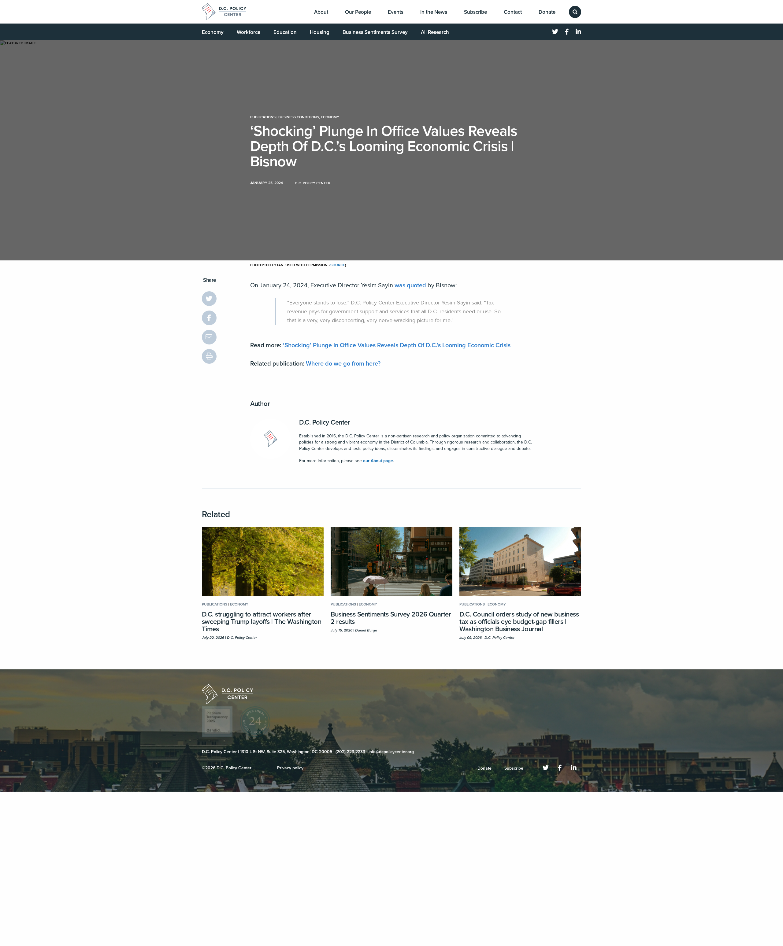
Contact (513, 12)
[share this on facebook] (209, 318)
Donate (547, 12)
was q (402, 285)
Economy (213, 32)
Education (285, 32)
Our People (358, 12)
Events (395, 12)
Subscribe (475, 12)
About (321, 12)
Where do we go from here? (343, 363)
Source (337, 265)
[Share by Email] (209, 337)
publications (263, 117)
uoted (418, 285)
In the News (433, 12)
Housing (319, 32)
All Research (435, 32)
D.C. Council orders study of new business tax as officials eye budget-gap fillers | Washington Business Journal (519, 621)
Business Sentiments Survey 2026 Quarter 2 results (391, 618)
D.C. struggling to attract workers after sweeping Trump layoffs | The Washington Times (261, 621)
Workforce (248, 32)
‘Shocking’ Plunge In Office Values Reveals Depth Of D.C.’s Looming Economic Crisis (396, 345)
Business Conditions (298, 117)
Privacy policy (290, 768)
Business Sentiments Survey (375, 32)
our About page (378, 460)
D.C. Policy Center (324, 422)
